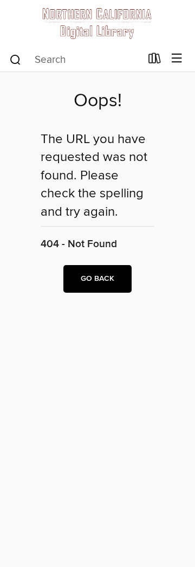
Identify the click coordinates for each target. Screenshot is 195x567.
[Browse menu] (177, 58)
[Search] (15, 59)
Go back (97, 279)
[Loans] (155, 61)
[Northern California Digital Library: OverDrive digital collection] (97, 23)
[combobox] (75, 60)
